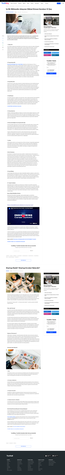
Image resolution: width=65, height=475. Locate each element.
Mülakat (24, 3)
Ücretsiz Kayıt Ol (19, 463)
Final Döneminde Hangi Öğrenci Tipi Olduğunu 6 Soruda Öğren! (52, 44)
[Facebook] (3, 38)
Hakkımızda (8, 461)
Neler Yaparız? (19, 461)
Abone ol (31, 250)
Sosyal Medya (36, 255)
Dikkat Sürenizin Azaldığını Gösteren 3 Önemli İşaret (52, 36)
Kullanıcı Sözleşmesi (52, 461)
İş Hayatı (11, 255)
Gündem (32, 3)
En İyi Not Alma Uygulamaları (49, 41)
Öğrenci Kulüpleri (9, 470)
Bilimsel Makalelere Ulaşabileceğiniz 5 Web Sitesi (50, 27)
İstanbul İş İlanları (30, 463)
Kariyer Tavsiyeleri (14, 3)
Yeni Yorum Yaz (23, 260)
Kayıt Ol (58, 3)
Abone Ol (51, 73)
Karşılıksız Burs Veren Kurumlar (49, 46)
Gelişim (28, 3)
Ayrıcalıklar (8, 467)
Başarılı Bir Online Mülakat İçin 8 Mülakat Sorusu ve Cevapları (51, 39)
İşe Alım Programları (31, 461)
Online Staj (29, 467)
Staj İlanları (29, 466)
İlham (39, 466)
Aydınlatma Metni (51, 463)
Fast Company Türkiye (11, 416)
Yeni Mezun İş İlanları (31, 462)
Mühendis (15, 255)
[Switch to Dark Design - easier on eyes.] (61, 3)
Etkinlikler (8, 466)
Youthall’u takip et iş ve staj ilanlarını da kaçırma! (16, 241)
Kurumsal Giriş (19, 462)
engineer (7, 255)
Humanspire (37, 3)
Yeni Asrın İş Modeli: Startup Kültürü (19, 426)
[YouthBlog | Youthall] (5, 3)
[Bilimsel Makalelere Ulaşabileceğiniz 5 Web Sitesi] (51, 21)
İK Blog (18, 466)
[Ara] (63, 3)
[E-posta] (3, 47)
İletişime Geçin (19, 470)
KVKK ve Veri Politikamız (52, 462)
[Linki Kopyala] (3, 49)
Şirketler (8, 463)
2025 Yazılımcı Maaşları (48, 292)
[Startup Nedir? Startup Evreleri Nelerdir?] (23, 292)
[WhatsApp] (3, 45)
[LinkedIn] (3, 43)
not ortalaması (19, 255)
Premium (46, 3)
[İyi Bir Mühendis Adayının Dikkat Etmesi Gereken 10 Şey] (23, 33)
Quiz (39, 467)
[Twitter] (3, 40)
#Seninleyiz (19, 467)
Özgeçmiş (19, 3)
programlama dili (25, 255)
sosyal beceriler (30, 255)
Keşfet (42, 3)
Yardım (8, 462)
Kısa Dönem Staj (30, 470)
